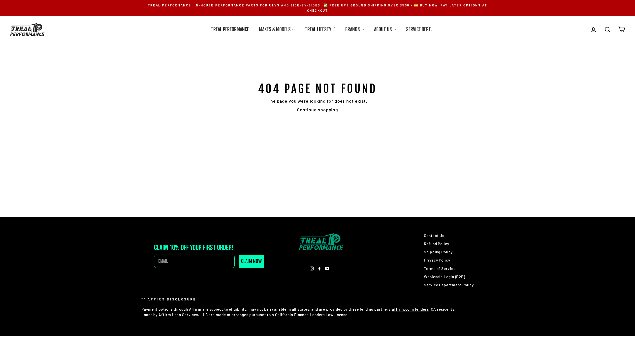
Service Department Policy (449, 285)
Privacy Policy (437, 260)
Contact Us (434, 235)
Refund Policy (436, 243)
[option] (317, 7)
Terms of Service (439, 268)
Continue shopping (317, 109)
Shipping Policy (438, 252)
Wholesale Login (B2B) (444, 276)
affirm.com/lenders (410, 309)
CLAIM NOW (251, 261)
